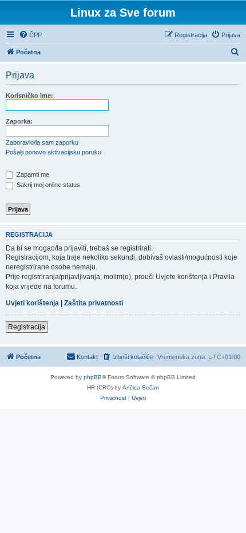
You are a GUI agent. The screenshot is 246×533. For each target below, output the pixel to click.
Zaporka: (19, 121)
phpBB (93, 377)
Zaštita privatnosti (93, 303)
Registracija (26, 327)
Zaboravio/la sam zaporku (42, 142)
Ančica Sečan (140, 387)
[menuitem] (30, 35)
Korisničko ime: (29, 95)
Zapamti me (32, 174)
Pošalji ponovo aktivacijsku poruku (53, 152)
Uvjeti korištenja (32, 303)
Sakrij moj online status (47, 184)
